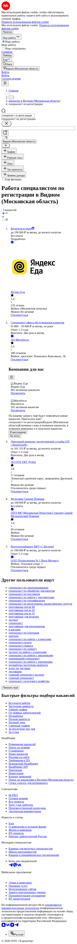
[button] (5, 72)
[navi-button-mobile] (5, 83)
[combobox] (18, 115)
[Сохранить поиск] (5, 133)
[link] (7, 64)
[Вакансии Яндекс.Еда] (42, 267)
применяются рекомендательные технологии (31, 906)
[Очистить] (6, 124)
